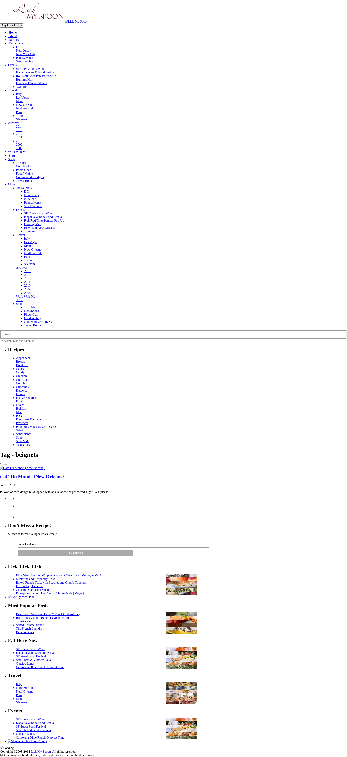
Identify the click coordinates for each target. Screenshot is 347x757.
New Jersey (23, 50)
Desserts (21, 390)
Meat (19, 412)
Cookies (21, 383)
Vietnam (21, 119)
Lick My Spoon (41, 751)
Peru (19, 112)
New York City (25, 54)
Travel (12, 90)
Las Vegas (22, 97)
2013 (19, 130)
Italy (19, 94)
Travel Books (24, 180)
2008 (19, 148)
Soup (19, 437)
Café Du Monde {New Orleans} (32, 476)
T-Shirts (21, 162)
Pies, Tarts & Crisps (28, 419)
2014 (19, 126)
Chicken (21, 376)
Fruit (19, 401)
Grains (20, 405)
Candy (20, 372)
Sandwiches (23, 434)
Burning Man (24, 79)
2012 (19, 133)
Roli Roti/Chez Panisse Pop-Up (36, 76)
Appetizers (23, 358)
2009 (19, 144)
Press (11, 155)
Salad (19, 430)
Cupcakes (22, 387)
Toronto (21, 115)
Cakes (20, 368)
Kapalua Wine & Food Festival (35, 72)
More (11, 184)
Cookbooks (23, 166)
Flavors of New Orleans (31, 83)
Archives (13, 123)
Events (12, 65)
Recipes (13, 39)
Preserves (22, 423)
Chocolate (22, 379)
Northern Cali (25, 108)
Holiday (21, 408)
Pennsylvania (24, 57)
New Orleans (24, 104)
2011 (19, 137)
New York (30, 199)
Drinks (20, 394)
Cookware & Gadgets (30, 177)
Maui (19, 101)
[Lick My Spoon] (44, 21)
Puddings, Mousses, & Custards (36, 426)
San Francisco (25, 61)
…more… (23, 86)
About (12, 36)
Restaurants (15, 43)
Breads (20, 361)
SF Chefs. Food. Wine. (30, 68)
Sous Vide (22, 441)
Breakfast (22, 365)
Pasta (19, 415)
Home (12, 32)
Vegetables (23, 444)
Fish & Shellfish (26, 397)
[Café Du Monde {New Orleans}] (22, 468)
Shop (11, 159)
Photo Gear (23, 170)
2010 (19, 141)
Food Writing (24, 173)
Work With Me (17, 151)
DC (18, 47)
